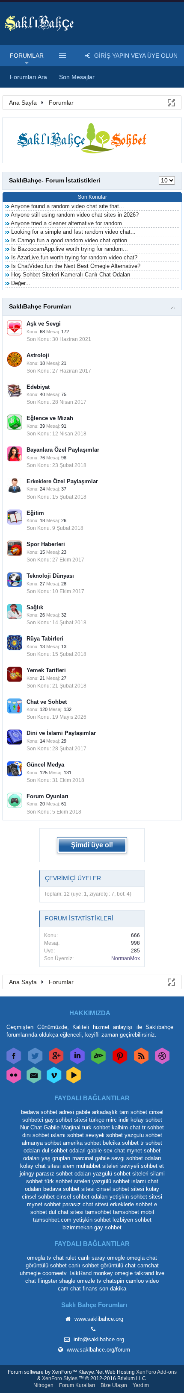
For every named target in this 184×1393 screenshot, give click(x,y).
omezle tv (89, 1281)
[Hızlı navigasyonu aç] (170, 102)
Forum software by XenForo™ (43, 1372)
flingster (47, 1281)
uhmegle (30, 1273)
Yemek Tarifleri (46, 670)
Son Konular (92, 197)
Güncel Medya (45, 764)
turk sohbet (96, 1127)
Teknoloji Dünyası (50, 576)
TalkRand (80, 1273)
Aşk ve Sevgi (44, 323)
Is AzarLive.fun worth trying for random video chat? (74, 257)
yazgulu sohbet (143, 1135)
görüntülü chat (118, 1265)
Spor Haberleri (46, 544)
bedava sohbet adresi (47, 1112)
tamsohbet (98, 1212)
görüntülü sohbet (46, 1265)
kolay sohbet (146, 1120)
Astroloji (38, 355)
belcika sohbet (121, 1143)
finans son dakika (104, 1288)
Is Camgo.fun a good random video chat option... (71, 240)
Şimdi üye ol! (92, 845)
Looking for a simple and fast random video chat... (73, 232)
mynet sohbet (44, 1204)
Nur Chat (31, 1127)
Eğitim (35, 513)
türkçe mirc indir (109, 1120)
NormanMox (125, 958)
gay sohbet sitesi (66, 1120)
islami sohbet (67, 1135)
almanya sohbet (41, 1143)
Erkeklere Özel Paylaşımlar (62, 481)
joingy (27, 1173)
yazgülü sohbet (111, 1181)
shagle (67, 1281)
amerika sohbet (82, 1143)
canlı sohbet (83, 1265)
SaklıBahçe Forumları (40, 306)
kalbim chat (126, 1127)
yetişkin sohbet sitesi (136, 1196)
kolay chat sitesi (40, 1166)
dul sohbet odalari (64, 1150)
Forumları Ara (28, 76)
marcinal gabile (91, 1158)
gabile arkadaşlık (97, 1112)
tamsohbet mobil (133, 1212)
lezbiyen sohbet (132, 1220)
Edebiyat (38, 387)
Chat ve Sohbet (47, 702)
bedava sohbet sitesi (69, 1189)
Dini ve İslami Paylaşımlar (61, 733)
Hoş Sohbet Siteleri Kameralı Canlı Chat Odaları (71, 274)
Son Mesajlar (77, 76)
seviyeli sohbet (104, 1135)
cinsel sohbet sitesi (120, 1189)
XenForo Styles (59, 1378)
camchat (148, 1265)
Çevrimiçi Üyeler (73, 878)
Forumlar (27, 55)
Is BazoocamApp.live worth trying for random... (69, 249)
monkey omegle (113, 1273)
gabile (94, 1150)
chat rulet (64, 1258)
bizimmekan (77, 1227)
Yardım (141, 1385)
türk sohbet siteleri (67, 1181)
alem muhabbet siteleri (90, 1166)
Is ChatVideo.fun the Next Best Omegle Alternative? (75, 266)
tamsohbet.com (52, 1220)
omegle (116, 1258)
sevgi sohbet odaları (136, 1158)
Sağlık (35, 607)
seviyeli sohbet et (142, 1166)
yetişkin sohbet (92, 1220)
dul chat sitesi (66, 1212)
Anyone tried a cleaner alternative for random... (69, 223)
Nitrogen (43, 1385)
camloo (135, 1281)
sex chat (114, 1150)
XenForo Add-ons (156, 1372)
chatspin (113, 1281)
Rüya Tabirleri (45, 638)
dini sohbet (35, 1135)
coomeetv (54, 1273)
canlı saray (91, 1258)
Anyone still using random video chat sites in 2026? (75, 215)
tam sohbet (133, 1112)
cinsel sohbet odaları (82, 1196)
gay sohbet (108, 1227)
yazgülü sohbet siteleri (120, 1173)
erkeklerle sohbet (131, 1204)
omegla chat (142, 1258)
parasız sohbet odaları (63, 1173)
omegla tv (39, 1258)
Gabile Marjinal (62, 1127)
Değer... (20, 283)
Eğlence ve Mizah (50, 418)
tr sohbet (153, 1127)
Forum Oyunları (47, 796)
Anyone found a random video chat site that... (67, 206)
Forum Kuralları (77, 1385)
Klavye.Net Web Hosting (106, 1372)
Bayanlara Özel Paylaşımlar (63, 450)
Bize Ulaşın (114, 1385)
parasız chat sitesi (85, 1204)
